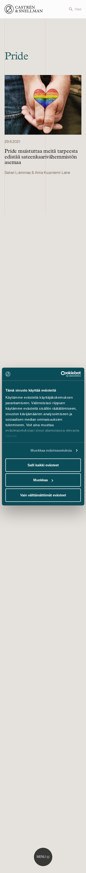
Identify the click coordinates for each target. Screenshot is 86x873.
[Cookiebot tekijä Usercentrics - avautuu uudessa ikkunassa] (61, 374)
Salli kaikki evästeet (43, 465)
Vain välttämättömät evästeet (43, 495)
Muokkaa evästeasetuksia (51, 450)
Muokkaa (40, 480)
